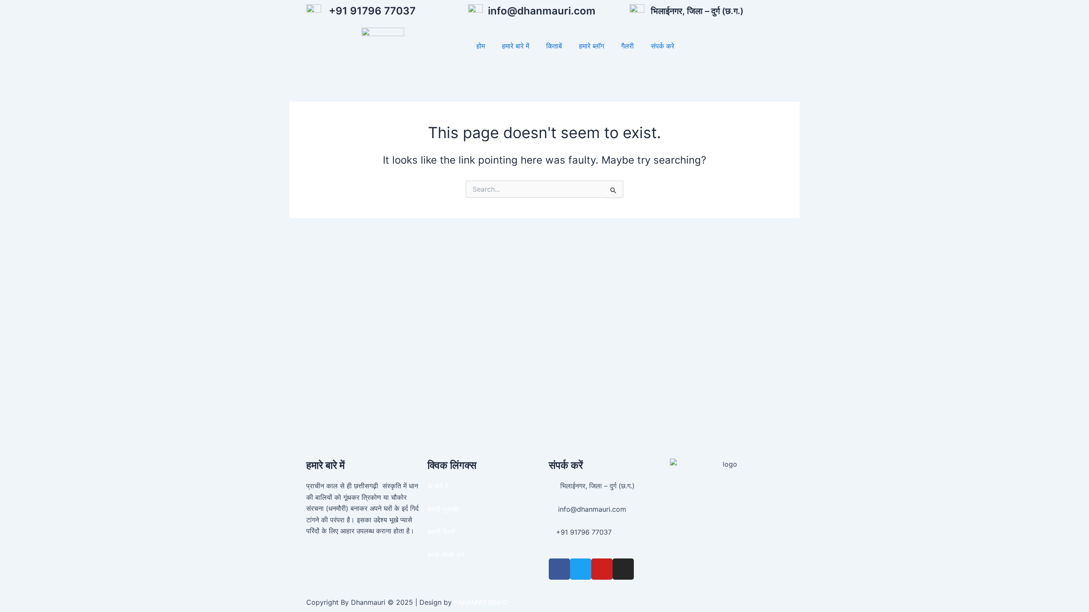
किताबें (554, 46)
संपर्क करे (662, 46)
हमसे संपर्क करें (446, 554)
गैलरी (627, 46)
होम (480, 46)
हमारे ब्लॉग (591, 46)
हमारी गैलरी (442, 531)
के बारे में (438, 486)
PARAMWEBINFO (481, 602)
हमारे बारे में (515, 46)
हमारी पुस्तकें (443, 509)
